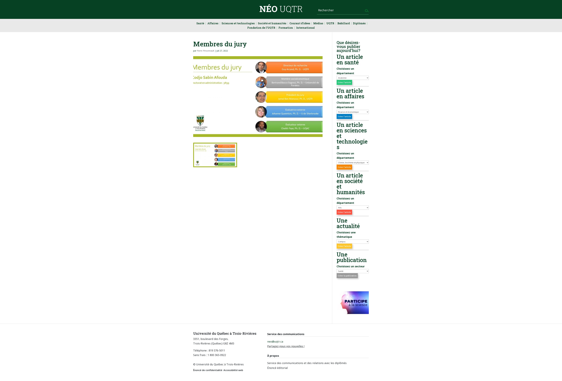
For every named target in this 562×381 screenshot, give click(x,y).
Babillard (343, 23)
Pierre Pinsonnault (205, 50)
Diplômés (359, 23)
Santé (200, 23)
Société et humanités (272, 23)
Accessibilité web (233, 370)
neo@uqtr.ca (275, 341)
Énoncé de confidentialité (207, 370)
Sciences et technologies (238, 23)
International (305, 28)
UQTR (330, 23)
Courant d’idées (299, 23)
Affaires (212, 23)
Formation (286, 28)
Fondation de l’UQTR (261, 28)
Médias (318, 23)
